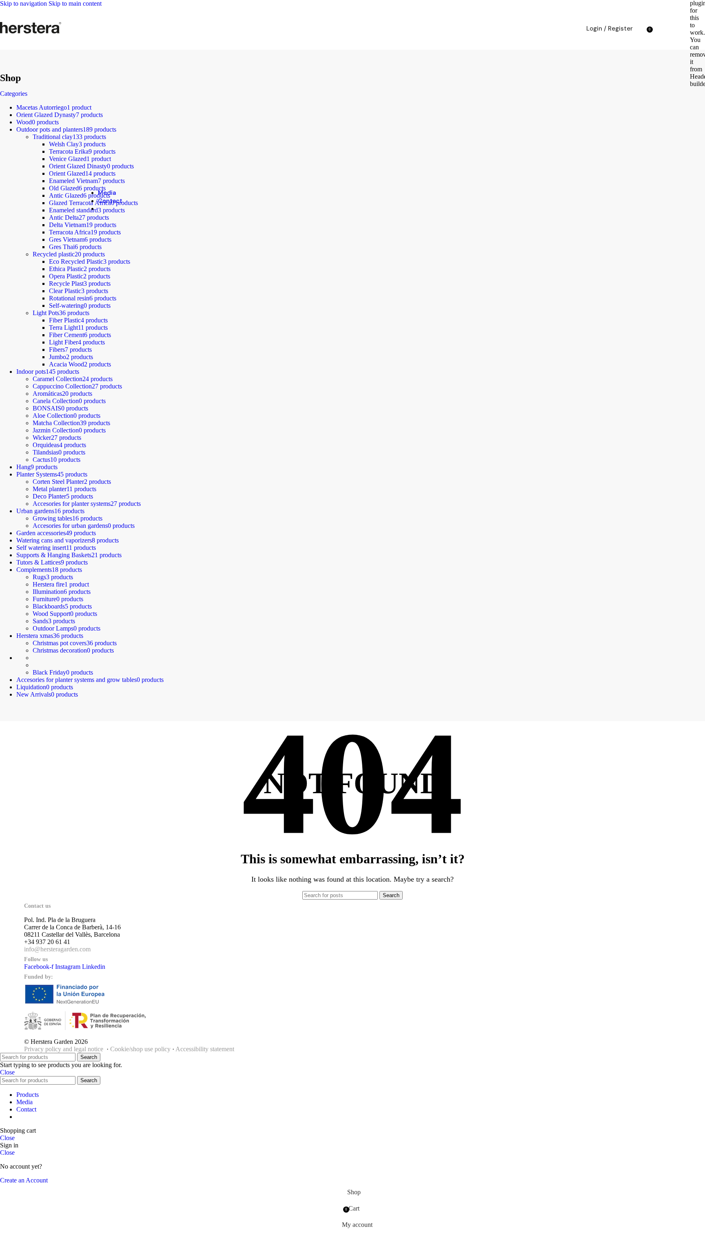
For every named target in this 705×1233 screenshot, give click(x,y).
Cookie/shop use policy (140, 1049)
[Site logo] (30, 33)
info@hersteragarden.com (57, 949)
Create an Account (24, 1180)
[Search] (641, 28)
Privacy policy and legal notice (63, 1049)
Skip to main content (75, 3)
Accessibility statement (204, 1049)
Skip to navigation (24, 3)
